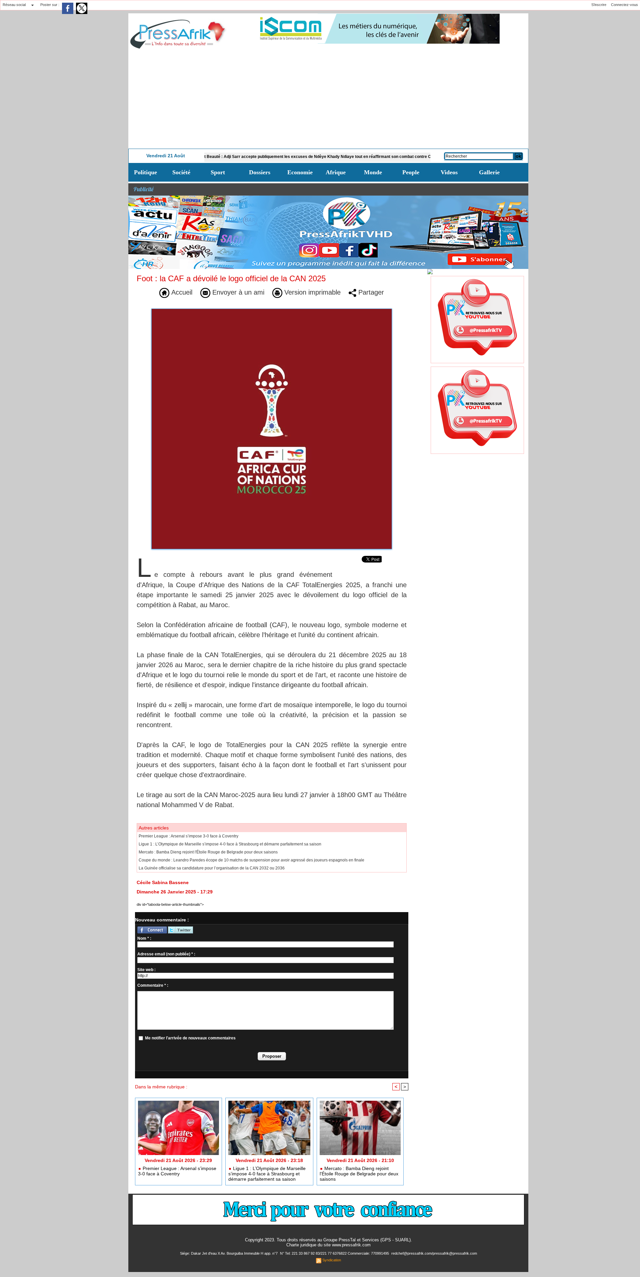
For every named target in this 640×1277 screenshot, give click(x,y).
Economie (300, 172)
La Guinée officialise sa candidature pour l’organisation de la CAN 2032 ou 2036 (212, 868)
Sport (218, 172)
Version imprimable (311, 292)
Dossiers (259, 172)
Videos (449, 172)
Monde (373, 172)
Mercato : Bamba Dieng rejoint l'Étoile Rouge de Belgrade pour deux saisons (208, 852)
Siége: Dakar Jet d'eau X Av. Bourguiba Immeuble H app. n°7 (229, 1253)
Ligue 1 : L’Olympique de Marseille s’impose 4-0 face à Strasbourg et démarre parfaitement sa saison (230, 844)
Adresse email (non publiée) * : (166, 954)
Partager (370, 292)
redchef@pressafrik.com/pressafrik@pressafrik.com (434, 1253)
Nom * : (144, 938)
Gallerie (489, 172)
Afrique (336, 172)
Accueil (180, 292)
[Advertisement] (328, 98)
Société (181, 172)
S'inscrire (598, 5)
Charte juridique (301, 1244)
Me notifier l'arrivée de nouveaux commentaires (190, 1038)
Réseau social (14, 5)
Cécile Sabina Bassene (163, 882)
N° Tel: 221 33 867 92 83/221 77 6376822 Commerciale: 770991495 (335, 1253)
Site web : (146, 969)
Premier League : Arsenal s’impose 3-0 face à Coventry (188, 836)
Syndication (331, 1260)
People (410, 172)
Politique (145, 172)
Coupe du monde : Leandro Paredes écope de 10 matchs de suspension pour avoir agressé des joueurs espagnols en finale (251, 860)
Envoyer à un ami (237, 292)
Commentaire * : (152, 985)
